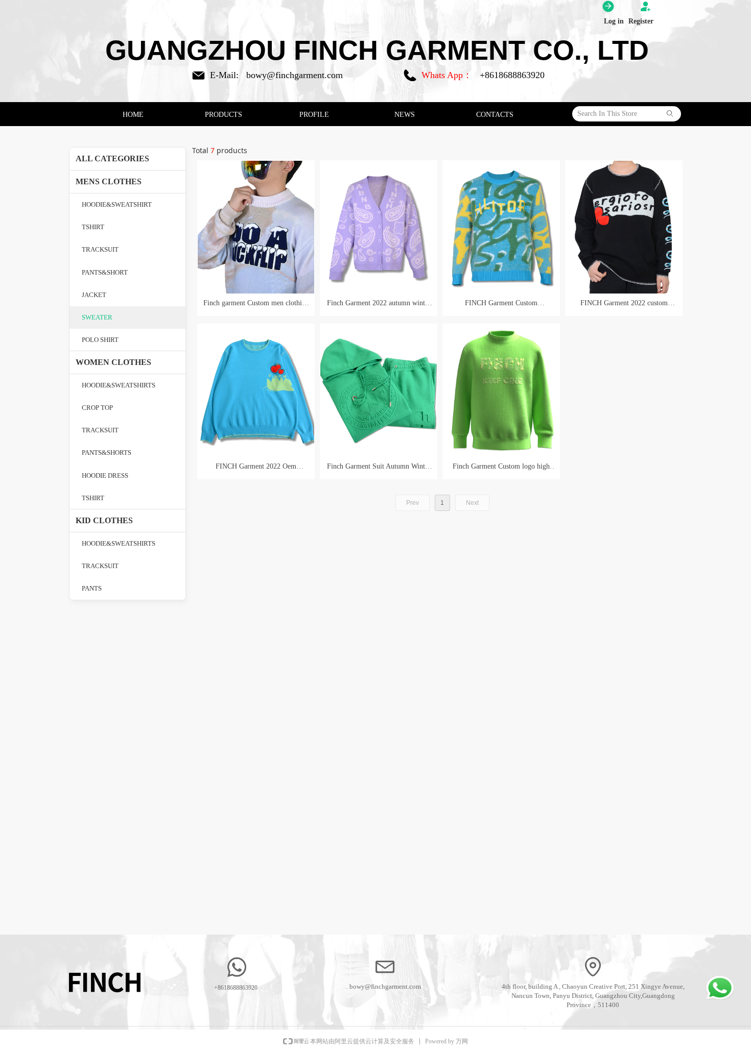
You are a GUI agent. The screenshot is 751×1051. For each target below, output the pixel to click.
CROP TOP (97, 407)
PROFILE (314, 114)
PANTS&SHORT (105, 272)
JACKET (94, 295)
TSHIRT (93, 227)
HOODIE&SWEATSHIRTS (118, 385)
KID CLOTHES (104, 520)
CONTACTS (494, 114)
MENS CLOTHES (109, 181)
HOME (133, 114)
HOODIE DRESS (105, 475)
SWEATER (97, 317)
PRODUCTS (223, 114)
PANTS (92, 588)
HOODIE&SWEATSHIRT (117, 204)
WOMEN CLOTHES (113, 362)
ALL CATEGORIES (112, 158)
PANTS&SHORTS (106, 452)
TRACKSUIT (100, 249)
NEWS (404, 114)
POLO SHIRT (100, 340)
